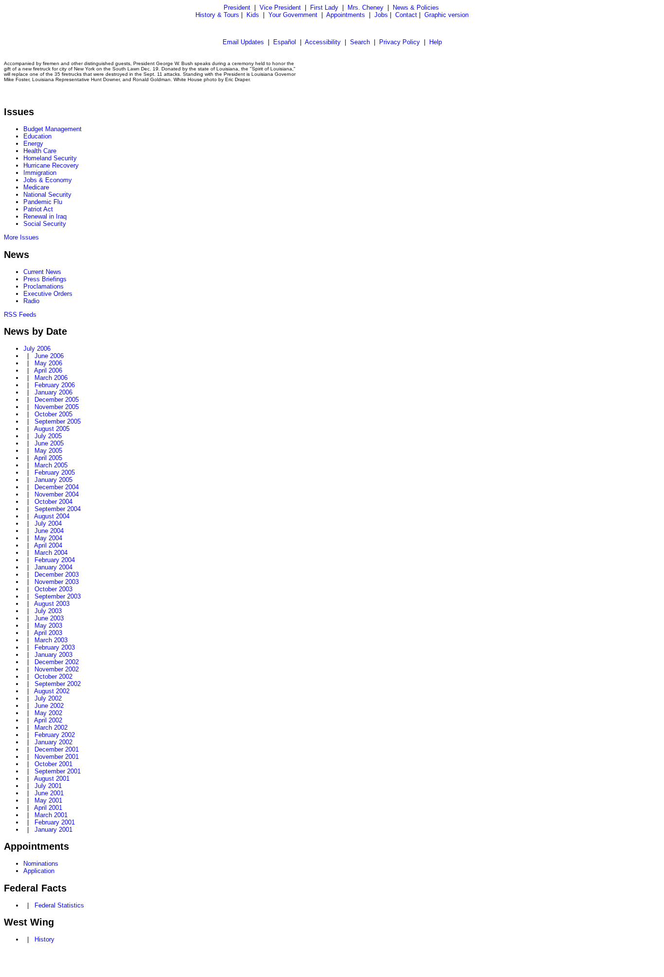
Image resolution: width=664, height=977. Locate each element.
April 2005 (48, 458)
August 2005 (52, 428)
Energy (33, 143)
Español (284, 42)
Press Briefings (45, 279)
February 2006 (55, 385)
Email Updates (243, 42)
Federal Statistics (59, 905)
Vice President (280, 7)
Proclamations (43, 286)
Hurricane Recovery (51, 165)
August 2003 (52, 603)
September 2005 (58, 421)
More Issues (21, 237)
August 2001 (52, 778)
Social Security (44, 223)
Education (37, 136)
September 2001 (58, 771)
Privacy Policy (399, 42)
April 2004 (48, 545)
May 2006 (48, 363)
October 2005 (53, 414)
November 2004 (57, 494)
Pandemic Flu (42, 202)
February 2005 (55, 472)
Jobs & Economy (47, 180)
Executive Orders (47, 293)
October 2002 (53, 676)
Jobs (381, 14)
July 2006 (37, 348)
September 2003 (58, 596)
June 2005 (49, 443)
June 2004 (49, 530)
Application (38, 870)
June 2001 (49, 793)
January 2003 (53, 654)
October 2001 (53, 764)
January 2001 (53, 829)
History (44, 939)
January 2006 (53, 392)
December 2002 (57, 662)
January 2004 (53, 567)
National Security (47, 194)
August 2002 (52, 691)
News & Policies (416, 7)
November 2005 (57, 407)
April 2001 (48, 807)
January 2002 (53, 742)
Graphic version (446, 14)
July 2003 (48, 611)
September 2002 (58, 683)
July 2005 (48, 436)
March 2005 (51, 465)
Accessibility (323, 42)
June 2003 (49, 618)
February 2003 (55, 647)
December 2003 (57, 574)
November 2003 (57, 581)
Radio (31, 301)
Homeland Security (50, 158)
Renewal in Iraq (45, 216)
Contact (406, 14)
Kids (252, 14)
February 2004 (55, 560)
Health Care (39, 150)
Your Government (292, 14)
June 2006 (49, 356)
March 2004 (51, 552)
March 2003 (51, 640)
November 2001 (57, 756)
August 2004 (52, 516)
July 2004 (48, 523)
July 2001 (48, 785)
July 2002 (48, 698)
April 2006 (48, 370)
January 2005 (53, 479)
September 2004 (58, 509)
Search (360, 42)
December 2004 (57, 487)
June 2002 (49, 705)
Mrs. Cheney (366, 7)
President (237, 7)
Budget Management (52, 129)
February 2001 (55, 822)
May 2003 (48, 625)
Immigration (39, 172)
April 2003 (48, 632)
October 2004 (53, 501)
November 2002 (57, 669)
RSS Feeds (20, 314)
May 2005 (48, 450)
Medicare (36, 187)
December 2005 (57, 399)
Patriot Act (38, 209)
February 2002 (55, 734)
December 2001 (57, 749)
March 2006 (51, 377)
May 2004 (48, 538)
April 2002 (48, 720)
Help (435, 42)
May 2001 (48, 800)
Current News (42, 271)
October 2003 (53, 589)
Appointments (345, 14)
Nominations (40, 863)
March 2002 (51, 727)
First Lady (324, 7)
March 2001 (51, 815)
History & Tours (217, 14)
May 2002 (48, 713)
